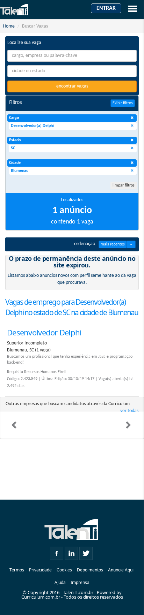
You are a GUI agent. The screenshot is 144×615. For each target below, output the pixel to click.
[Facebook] (56, 551)
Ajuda (60, 582)
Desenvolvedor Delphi (44, 332)
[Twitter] (86, 551)
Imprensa (80, 582)
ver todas (129, 410)
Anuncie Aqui (121, 570)
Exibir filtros (123, 103)
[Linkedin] (71, 551)
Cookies (64, 570)
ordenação (84, 243)
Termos (16, 570)
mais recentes (113, 244)
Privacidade (40, 570)
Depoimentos (90, 570)
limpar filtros (124, 185)
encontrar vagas (72, 86)
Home (9, 26)
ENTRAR (106, 8)
